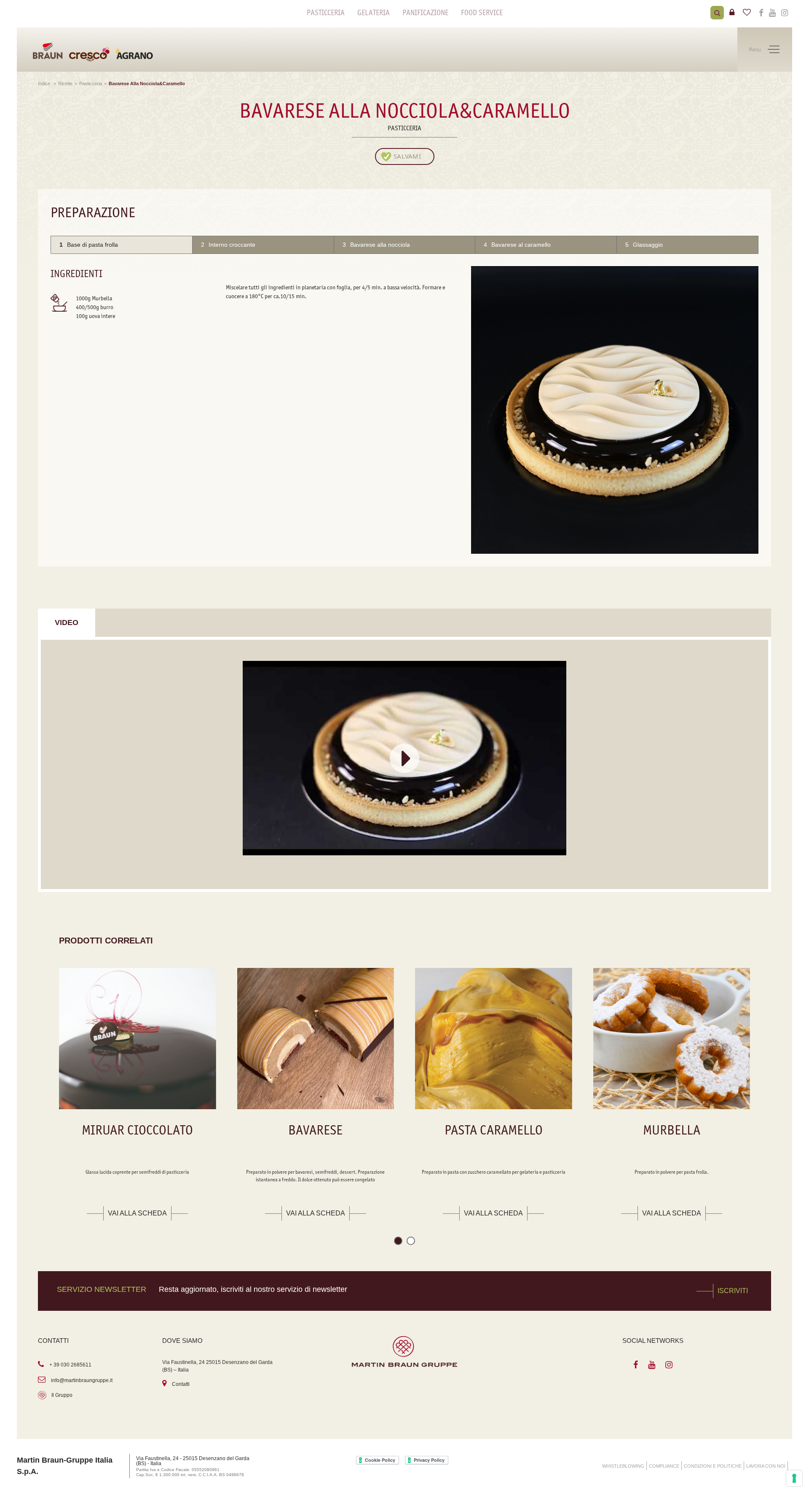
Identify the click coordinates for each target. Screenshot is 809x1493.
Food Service (482, 12)
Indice (44, 83)
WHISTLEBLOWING (623, 1466)
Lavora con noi (765, 1466)
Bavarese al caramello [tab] (517, 244)
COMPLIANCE (664, 1466)
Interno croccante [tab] (228, 244)
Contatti (181, 1384)
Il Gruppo (61, 1395)
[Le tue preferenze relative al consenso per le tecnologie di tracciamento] (794, 1478)
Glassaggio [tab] (644, 244)
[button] (398, 1242)
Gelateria (373, 12)
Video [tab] (66, 622)
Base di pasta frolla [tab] (88, 244)
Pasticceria (326, 12)
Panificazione (425, 12)
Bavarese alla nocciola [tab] (376, 244)
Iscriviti (733, 1290)
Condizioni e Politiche (713, 1466)
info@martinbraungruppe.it (82, 1380)
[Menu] (774, 50)
